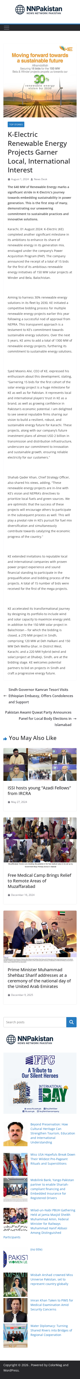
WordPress (11, 1370)
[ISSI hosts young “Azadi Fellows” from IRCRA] (40, 751)
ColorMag (55, 1365)
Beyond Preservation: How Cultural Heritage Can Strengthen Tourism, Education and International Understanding (53, 1133)
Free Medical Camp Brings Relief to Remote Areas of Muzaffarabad (39, 880)
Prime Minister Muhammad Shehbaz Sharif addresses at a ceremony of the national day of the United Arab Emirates (39, 978)
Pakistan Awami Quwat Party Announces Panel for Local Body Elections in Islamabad (38, 718)
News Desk (40, 179)
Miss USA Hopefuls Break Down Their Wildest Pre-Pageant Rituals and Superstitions (53, 1158)
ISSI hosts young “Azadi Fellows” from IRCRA (39, 790)
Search (71, 1022)
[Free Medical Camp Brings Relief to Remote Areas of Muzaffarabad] (40, 820)
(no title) (36, 1249)
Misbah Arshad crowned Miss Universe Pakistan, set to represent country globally (52, 1279)
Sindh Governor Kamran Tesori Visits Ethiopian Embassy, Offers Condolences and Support (41, 695)
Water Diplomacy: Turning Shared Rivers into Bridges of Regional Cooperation (51, 1330)
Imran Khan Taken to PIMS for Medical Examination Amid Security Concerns (52, 1304)
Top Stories (16, 124)
